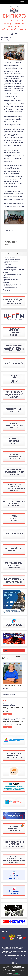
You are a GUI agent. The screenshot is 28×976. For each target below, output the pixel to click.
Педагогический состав (10, 267)
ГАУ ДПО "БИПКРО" (12, 242)
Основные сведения (9, 257)
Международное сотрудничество (12, 284)
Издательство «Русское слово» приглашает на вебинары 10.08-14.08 (14, 718)
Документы (7, 262)
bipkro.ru (7, 244)
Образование (7, 264)
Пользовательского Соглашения (9, 948)
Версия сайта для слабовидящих (15, 651)
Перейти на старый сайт (9, 694)
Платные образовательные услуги (13, 274)
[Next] (21, 216)
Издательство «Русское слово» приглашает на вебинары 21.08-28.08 (14, 704)
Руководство (7, 266)
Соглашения (7, 290)
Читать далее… (7, 714)
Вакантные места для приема (11, 279)
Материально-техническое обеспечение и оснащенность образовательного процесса (14, 271)
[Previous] (6, 216)
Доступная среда (8, 285)
